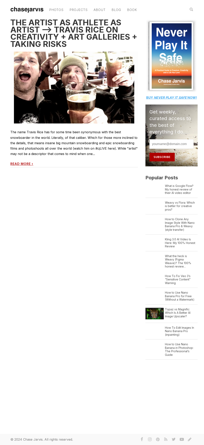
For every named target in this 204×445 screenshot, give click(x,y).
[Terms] (190, 439)
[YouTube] (182, 439)
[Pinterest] (158, 439)
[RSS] (166, 439)
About (100, 10)
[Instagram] (150, 439)
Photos (56, 10)
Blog (116, 10)
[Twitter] (174, 439)
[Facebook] (142, 439)
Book (132, 10)
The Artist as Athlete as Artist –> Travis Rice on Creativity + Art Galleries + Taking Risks (73, 33)
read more (21, 164)
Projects (79, 10)
